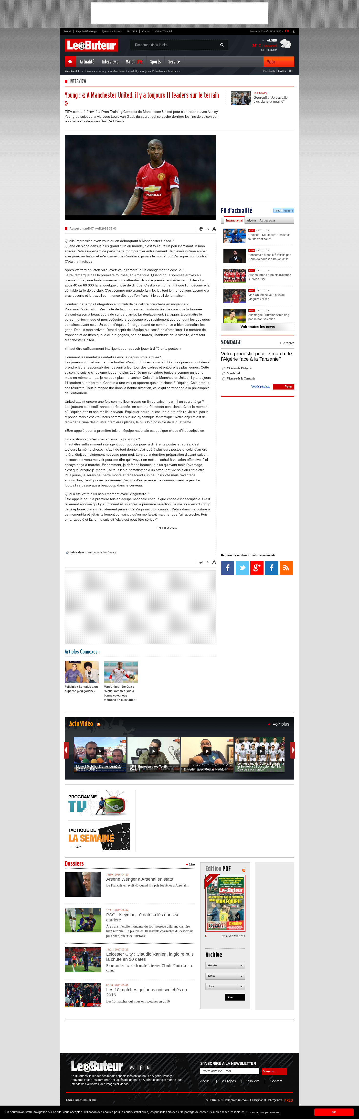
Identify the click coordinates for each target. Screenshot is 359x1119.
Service (174, 62)
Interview (90, 71)
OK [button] (334, 1112)
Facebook (269, 70)
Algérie (251, 220)
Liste (192, 864)
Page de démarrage (86, 31)
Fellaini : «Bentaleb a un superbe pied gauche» (81, 689)
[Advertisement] (179, 13)
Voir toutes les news (258, 327)
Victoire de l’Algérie (239, 368)
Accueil (67, 31)
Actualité (87, 62)
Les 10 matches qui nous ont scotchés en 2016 (146, 992)
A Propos (229, 1081)
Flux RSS (132, 31)
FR (287, 31)
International (234, 220)
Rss (291, 70)
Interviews (110, 62)
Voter (288, 386)
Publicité (253, 1081)
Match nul (233, 373)
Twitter (282, 70)
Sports (155, 62)
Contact (146, 31)
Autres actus (267, 220)
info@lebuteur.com (85, 1099)
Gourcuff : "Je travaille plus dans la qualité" (270, 99)
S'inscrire (269, 1071)
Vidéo (271, 61)
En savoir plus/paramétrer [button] (263, 1112)
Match (134, 62)
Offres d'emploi (163, 31)
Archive (288, 343)
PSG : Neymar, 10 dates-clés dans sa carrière (143, 917)
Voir (78, 847)
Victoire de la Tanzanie (241, 378)
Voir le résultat (260, 386)
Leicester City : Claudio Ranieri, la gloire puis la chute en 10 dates (150, 957)
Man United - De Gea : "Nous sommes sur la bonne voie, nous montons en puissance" (120, 693)
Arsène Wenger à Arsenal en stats (139, 879)
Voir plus (281, 724)
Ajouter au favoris (112, 31)
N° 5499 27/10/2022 (233, 936)
